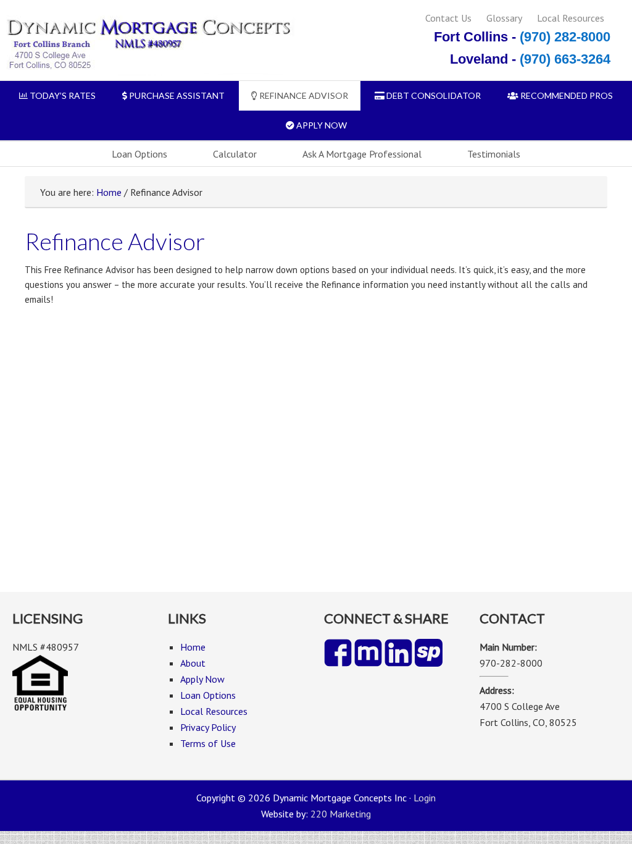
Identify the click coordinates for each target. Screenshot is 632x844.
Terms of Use (208, 743)
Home (109, 192)
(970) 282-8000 (565, 36)
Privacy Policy (208, 727)
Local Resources (570, 18)
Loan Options (139, 154)
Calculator (235, 154)
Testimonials (493, 154)
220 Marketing (340, 814)
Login (425, 797)
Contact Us (448, 18)
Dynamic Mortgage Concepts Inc (148, 44)
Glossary (504, 18)
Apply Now (202, 679)
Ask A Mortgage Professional (362, 154)
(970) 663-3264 (565, 59)
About (193, 663)
